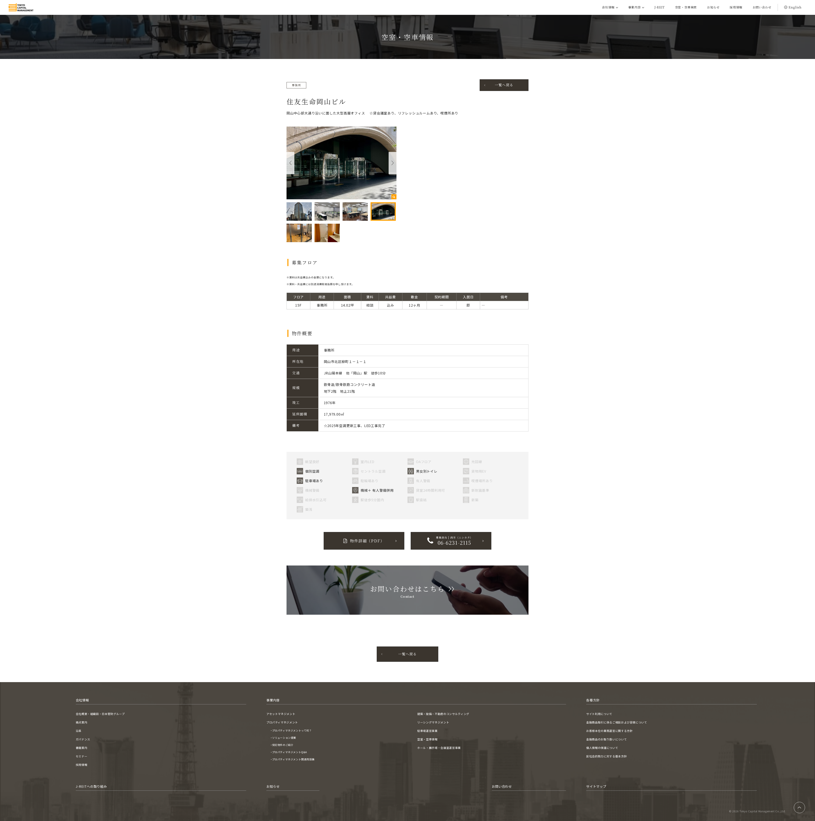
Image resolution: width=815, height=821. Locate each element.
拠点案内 (81, 722)
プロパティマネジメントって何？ (292, 730)
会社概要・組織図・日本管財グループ (100, 714)
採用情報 (736, 7)
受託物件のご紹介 (283, 745)
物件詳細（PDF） (367, 540)
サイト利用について (599, 714)
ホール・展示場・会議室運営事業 (439, 748)
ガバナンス (83, 739)
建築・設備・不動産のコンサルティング (443, 714)
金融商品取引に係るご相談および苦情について (616, 722)
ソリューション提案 (284, 737)
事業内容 (634, 7)
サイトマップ (596, 786)
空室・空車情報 (427, 739)
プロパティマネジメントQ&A (289, 752)
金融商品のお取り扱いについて (606, 739)
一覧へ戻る (504, 84)
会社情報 (608, 7)
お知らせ (713, 7)
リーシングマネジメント (433, 722)
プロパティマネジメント (282, 722)
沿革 (79, 731)
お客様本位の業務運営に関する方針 (609, 731)
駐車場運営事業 (427, 731)
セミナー (81, 756)
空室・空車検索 (686, 7)
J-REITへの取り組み (91, 786)
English (795, 7)
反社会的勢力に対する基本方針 (606, 756)
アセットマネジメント (280, 714)
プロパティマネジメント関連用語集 (293, 759)
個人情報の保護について (602, 748)
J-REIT (659, 7)
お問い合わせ (762, 7)
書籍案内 (81, 748)
